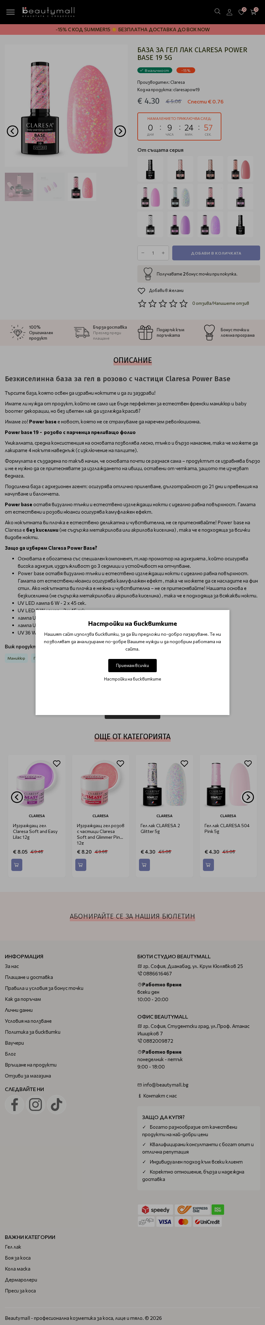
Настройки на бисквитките (132, 679)
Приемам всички (132, 665)
